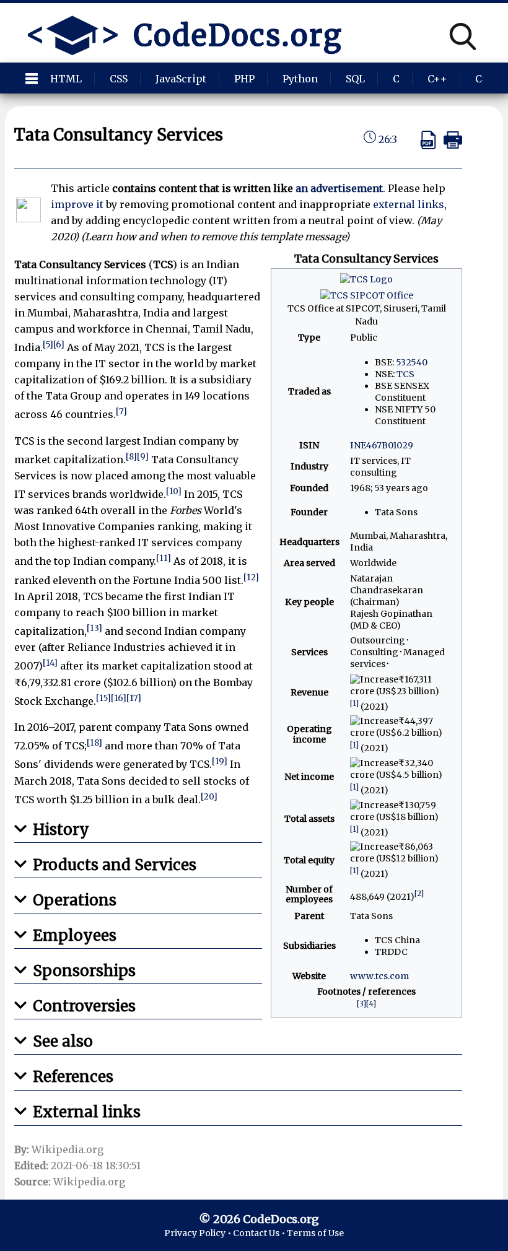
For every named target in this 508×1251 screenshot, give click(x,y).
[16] (118, 698)
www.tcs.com (379, 976)
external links (408, 204)
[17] (133, 698)
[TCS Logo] (366, 279)
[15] (103, 698)
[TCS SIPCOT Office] (366, 295)
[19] (219, 761)
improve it (77, 204)
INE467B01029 (381, 445)
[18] (94, 743)
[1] (354, 703)
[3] (361, 1003)
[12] (251, 577)
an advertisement (339, 188)
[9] (143, 456)
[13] (94, 628)
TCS (405, 374)
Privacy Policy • (198, 1233)
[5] (48, 344)
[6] (58, 344)
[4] (371, 1003)
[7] (121, 411)
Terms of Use (315, 1233)
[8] (131, 456)
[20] (209, 796)
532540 (411, 362)
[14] (50, 663)
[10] (174, 491)
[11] (163, 558)
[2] (419, 893)
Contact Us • (260, 1233)
